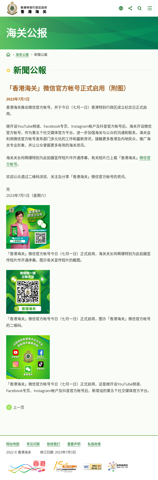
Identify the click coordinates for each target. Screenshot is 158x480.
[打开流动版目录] (150, 8)
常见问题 (33, 444)
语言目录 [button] (120, 8)
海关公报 (22, 54)
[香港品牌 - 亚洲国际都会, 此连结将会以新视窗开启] (26, 466)
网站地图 (12, 444)
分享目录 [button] (130, 8)
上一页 (18, 407)
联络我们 (53, 444)
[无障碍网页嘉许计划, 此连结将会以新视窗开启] (118, 466)
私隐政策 (94, 444)
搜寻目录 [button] (139, 8)
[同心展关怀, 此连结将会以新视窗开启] (65, 466)
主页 (8, 55)
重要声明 (73, 444)
